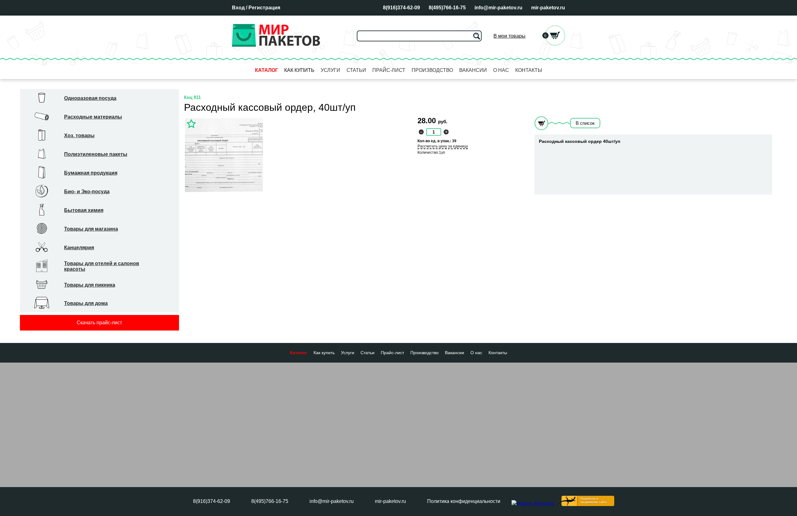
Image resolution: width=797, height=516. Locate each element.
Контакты (528, 70)
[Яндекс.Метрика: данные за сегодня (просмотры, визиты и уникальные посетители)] (533, 504)
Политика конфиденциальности (463, 501)
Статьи (356, 70)
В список (585, 123)
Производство (432, 70)
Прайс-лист (388, 70)
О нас (501, 70)
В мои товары (509, 36)
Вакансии (473, 70)
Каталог (266, 70)
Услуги (330, 70)
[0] (555, 43)
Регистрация (264, 7)
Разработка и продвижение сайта (593, 500)
